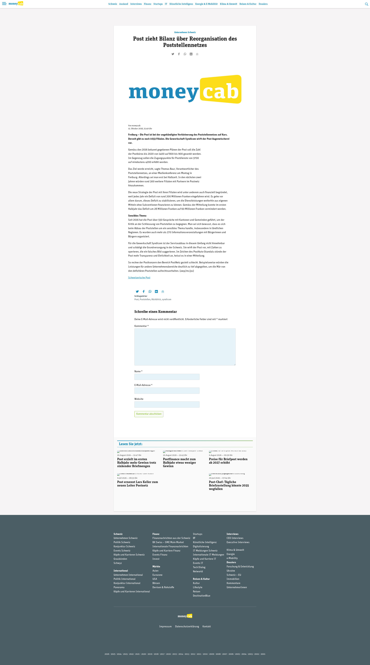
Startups (158, 4)
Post (136, 299)
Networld (198, 571)
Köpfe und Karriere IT (204, 559)
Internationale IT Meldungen (208, 555)
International (121, 571)
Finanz (147, 4)
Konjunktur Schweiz (124, 546)
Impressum (165, 626)
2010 (205, 654)
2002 (256, 654)
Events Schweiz (122, 551)
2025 (113, 654)
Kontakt (206, 626)
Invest (155, 559)
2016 (168, 654)
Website (138, 399)
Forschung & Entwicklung (240, 566)
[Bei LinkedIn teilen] (191, 54)
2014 (180, 654)
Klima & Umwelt (228, 4)
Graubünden (120, 559)
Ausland (123, 4)
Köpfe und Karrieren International (132, 591)
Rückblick (156, 299)
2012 (193, 654)
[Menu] (4, 4)
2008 (218, 654)
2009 (211, 654)
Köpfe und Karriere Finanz (166, 551)
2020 (143, 654)
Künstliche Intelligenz (181, 4)
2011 (199, 654)
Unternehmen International (128, 575)
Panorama (119, 587)
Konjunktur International (127, 583)
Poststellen (145, 299)
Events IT (198, 563)
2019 (150, 654)
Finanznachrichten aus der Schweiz (171, 538)
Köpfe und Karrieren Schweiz (129, 555)
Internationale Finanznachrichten (170, 546)
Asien (155, 571)
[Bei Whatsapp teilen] (185, 54)
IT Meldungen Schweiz (205, 551)
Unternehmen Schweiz (185, 32)
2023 (125, 654)
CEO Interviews (235, 538)
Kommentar (141, 326)
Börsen (156, 583)
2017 (162, 654)
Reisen (196, 591)
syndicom (166, 299)
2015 (174, 654)
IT (166, 4)
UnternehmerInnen (237, 587)
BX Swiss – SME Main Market (168, 542)
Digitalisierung (201, 546)
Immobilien (233, 579)
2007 (224, 654)
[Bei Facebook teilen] (179, 54)
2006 (231, 654)
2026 (107, 654)
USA (154, 579)
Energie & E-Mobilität (206, 4)
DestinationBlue (201, 596)
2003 (250, 654)
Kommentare (233, 583)
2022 (131, 654)
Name (138, 371)
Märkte (156, 566)
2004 (244, 654)
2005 (237, 654)
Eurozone (157, 575)
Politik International (124, 579)
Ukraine (231, 571)
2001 (263, 654)
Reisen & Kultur (247, 4)
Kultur (196, 583)
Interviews (136, 4)
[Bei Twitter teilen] (173, 54)
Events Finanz (159, 555)
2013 (187, 654)
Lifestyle (197, 587)
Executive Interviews (238, 542)
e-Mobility (232, 558)
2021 (137, 654)
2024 (119, 654)
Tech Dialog (199, 567)
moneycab (136, 126)
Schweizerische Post (139, 278)
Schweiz (112, 4)
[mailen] (197, 54)
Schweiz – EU (234, 575)
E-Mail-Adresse (143, 385)
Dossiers (263, 4)
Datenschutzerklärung (187, 626)
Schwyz (118, 563)
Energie (231, 554)
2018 (156, 654)
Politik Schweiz (122, 542)
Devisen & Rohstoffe (163, 587)
